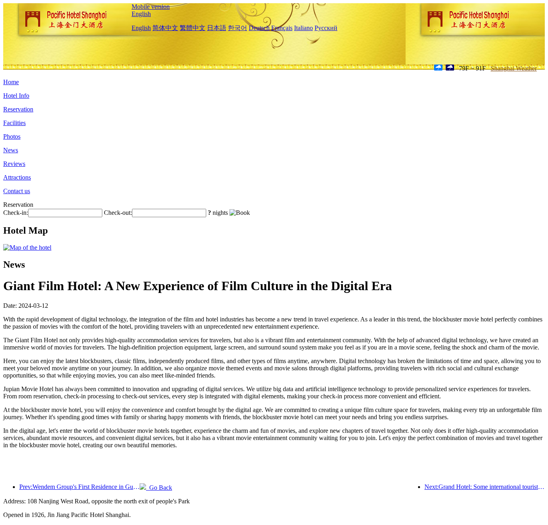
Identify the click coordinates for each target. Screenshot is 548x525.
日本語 (216, 27)
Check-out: (118, 212)
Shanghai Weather (514, 68)
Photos (11, 136)
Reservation (18, 109)
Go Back (159, 487)
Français (281, 27)
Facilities (14, 122)
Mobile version (151, 6)
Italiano (303, 27)
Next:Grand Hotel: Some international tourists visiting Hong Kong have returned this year (484, 486)
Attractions (17, 177)
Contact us (16, 191)
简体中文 (165, 27)
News (10, 150)
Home (11, 82)
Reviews (14, 163)
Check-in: (15, 212)
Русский (326, 27)
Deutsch (259, 27)
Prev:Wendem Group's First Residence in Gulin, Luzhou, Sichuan (79, 486)
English (141, 13)
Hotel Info (16, 95)
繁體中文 (192, 27)
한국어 (237, 27)
